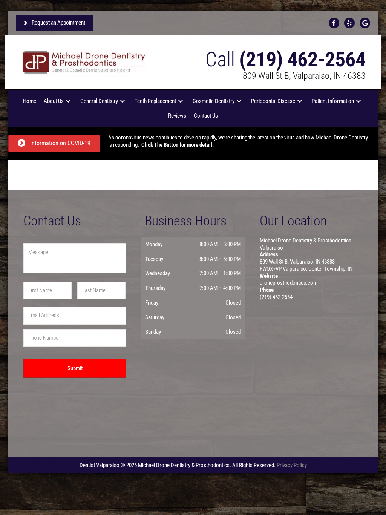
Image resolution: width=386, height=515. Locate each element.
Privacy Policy (292, 465)
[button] (68, 101)
